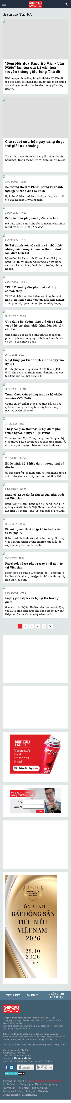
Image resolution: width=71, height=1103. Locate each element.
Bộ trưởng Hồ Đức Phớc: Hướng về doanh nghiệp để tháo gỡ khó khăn (34, 188)
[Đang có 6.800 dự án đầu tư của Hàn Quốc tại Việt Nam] (35, 484)
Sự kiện (32, 995)
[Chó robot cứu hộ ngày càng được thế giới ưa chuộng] (35, 117)
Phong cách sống (13, 1091)
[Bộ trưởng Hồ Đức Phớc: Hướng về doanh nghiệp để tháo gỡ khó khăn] (35, 176)
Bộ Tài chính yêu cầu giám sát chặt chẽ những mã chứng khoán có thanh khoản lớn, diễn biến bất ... (34, 249)
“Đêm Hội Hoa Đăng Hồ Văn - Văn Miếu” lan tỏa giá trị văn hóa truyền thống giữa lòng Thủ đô (34, 67)
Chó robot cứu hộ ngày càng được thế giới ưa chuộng (34, 143)
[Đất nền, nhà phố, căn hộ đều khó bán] (35, 208)
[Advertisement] (31, 844)
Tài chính (23, 1087)
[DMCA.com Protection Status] (15, 1073)
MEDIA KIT (13, 995)
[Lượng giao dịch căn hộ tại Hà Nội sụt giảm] (35, 588)
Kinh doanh (10, 1084)
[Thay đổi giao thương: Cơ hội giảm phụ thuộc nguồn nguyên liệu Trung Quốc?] (35, 418)
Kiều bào (43, 1091)
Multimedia (29, 1094)
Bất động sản (40, 1087)
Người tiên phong (46, 1084)
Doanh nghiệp (11, 1094)
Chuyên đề (9, 1087)
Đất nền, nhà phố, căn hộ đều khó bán (31, 218)
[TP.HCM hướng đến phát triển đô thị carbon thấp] (35, 277)
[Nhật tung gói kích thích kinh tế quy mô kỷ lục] (35, 350)
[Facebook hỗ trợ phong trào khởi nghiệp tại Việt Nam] (35, 553)
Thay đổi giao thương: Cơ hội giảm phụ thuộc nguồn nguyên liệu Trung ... (33, 430)
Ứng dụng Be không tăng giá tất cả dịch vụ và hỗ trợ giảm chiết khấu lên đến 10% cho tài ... (34, 325)
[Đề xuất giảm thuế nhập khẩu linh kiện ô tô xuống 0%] (35, 519)
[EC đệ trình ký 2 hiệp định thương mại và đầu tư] (35, 453)
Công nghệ (26, 1084)
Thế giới (31, 1091)
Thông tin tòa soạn (56, 995)
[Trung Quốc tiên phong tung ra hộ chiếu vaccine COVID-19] (35, 384)
